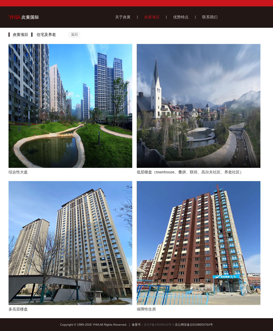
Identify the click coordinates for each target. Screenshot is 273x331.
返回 (74, 34)
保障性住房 (146, 309)
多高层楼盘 (18, 309)
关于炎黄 (123, 17)
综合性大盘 (18, 172)
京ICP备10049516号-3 (159, 324)
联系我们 (210, 17)
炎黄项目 (152, 17)
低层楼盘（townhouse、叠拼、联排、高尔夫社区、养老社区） (190, 172)
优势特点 (181, 17)
